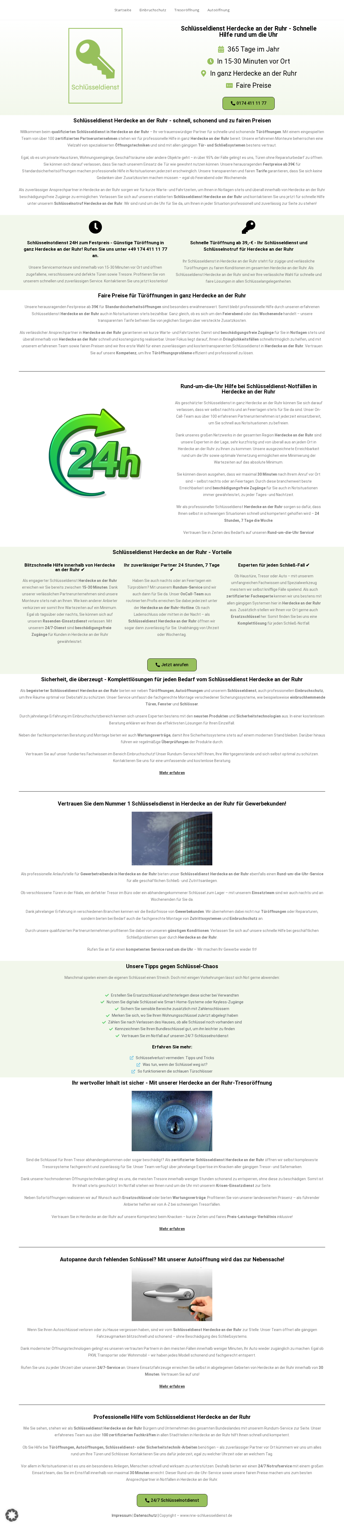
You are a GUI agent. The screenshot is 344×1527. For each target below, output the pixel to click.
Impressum (122, 1515)
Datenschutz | (146, 1515)
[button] (12, 1515)
